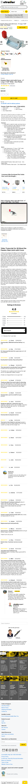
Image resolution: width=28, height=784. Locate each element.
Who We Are (4, 727)
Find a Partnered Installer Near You (10, 716)
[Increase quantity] (8, 94)
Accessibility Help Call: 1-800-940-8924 (11, 754)
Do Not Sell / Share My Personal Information (12, 758)
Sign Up (3, 722)
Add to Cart (22, 27)
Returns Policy (5, 707)
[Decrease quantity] (2, 94)
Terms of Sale (4, 762)
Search (3, 736)
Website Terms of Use (6, 764)
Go (26, 11)
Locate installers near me (7, 74)
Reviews (12, 85)
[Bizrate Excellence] (3, 774)
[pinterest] (10, 750)
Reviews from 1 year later (10, 336)
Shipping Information (6, 709)
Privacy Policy (4, 756)
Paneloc (3, 78)
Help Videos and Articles (7, 734)
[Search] (3, 7)
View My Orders (5, 705)
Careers (3, 729)
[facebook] (7, 750)
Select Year (14, 11)
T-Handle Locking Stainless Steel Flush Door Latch (16, 188)
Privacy (2, 745)
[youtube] (16, 750)
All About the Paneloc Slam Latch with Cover (4, 240)
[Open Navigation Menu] (1, 2)
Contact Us (4, 711)
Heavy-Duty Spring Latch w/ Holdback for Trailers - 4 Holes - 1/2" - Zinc (5, 188)
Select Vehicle (4, 11)
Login (2, 721)
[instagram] (13, 750)
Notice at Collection (6, 760)
